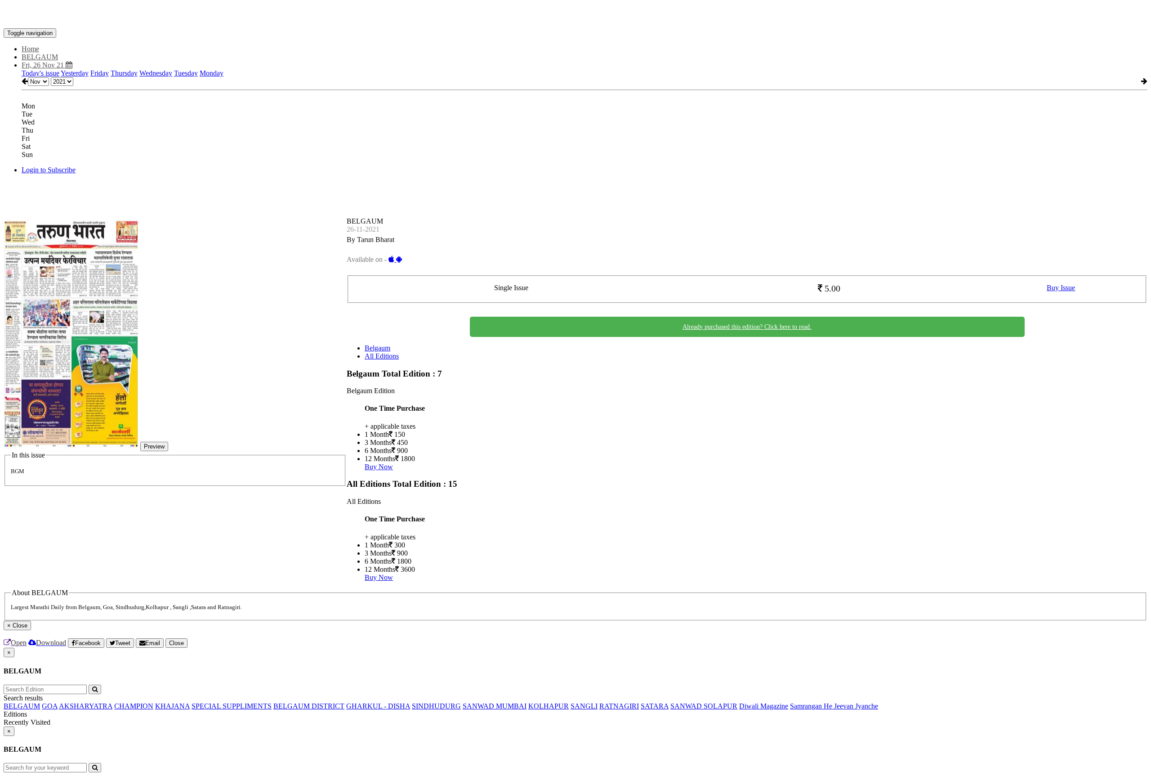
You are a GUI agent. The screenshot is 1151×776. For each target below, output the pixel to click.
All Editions (382, 356)
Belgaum (377, 348)
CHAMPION (133, 706)
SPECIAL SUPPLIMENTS (232, 706)
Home (30, 49)
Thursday (124, 73)
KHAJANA (172, 706)
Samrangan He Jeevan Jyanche (834, 706)
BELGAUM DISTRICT (308, 706)
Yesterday (75, 73)
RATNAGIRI (619, 706)
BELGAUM (22, 706)
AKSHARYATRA (85, 706)
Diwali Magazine (763, 706)
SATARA (655, 706)
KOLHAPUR (548, 706)
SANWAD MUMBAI (494, 706)
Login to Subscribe (49, 170)
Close (176, 643)
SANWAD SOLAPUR (703, 706)
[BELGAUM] (575, 15)
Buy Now (379, 467)
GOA (50, 706)
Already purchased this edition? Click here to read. (747, 326)
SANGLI (584, 706)
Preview (154, 446)
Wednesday (155, 73)
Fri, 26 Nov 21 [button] (44, 65)
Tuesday (186, 73)
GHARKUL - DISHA (378, 706)
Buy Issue (1061, 288)
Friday (99, 73)
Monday (211, 73)
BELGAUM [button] (40, 57)
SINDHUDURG (436, 706)
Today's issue (40, 73)
